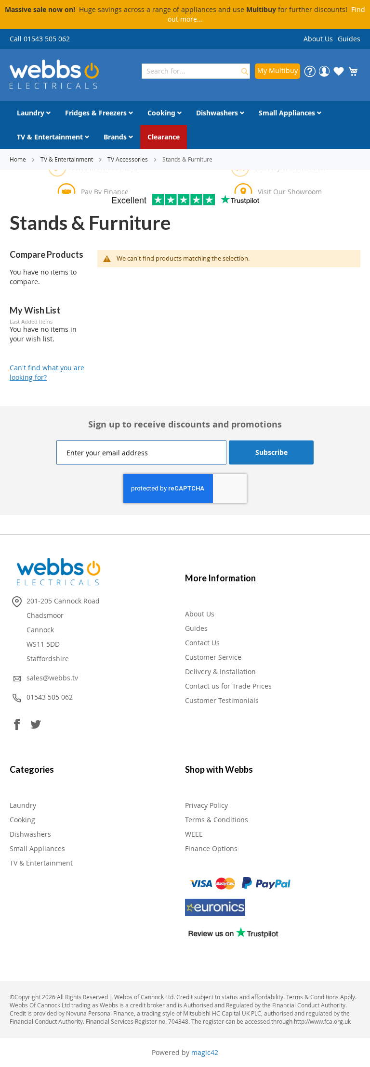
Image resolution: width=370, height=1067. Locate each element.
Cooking (22, 819)
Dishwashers (30, 834)
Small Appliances (37, 848)
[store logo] (54, 74)
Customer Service (213, 657)
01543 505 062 (49, 697)
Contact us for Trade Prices (228, 685)
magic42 (204, 1052)
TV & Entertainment (67, 159)
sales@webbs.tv (52, 677)
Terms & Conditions (216, 819)
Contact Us (202, 642)
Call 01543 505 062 (40, 38)
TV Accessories (128, 159)
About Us (318, 38)
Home (18, 159)
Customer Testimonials (222, 700)
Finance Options (211, 848)
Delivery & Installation (220, 671)
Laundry (23, 805)
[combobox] (196, 71)
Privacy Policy (206, 805)
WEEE (194, 834)
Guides (349, 38)
